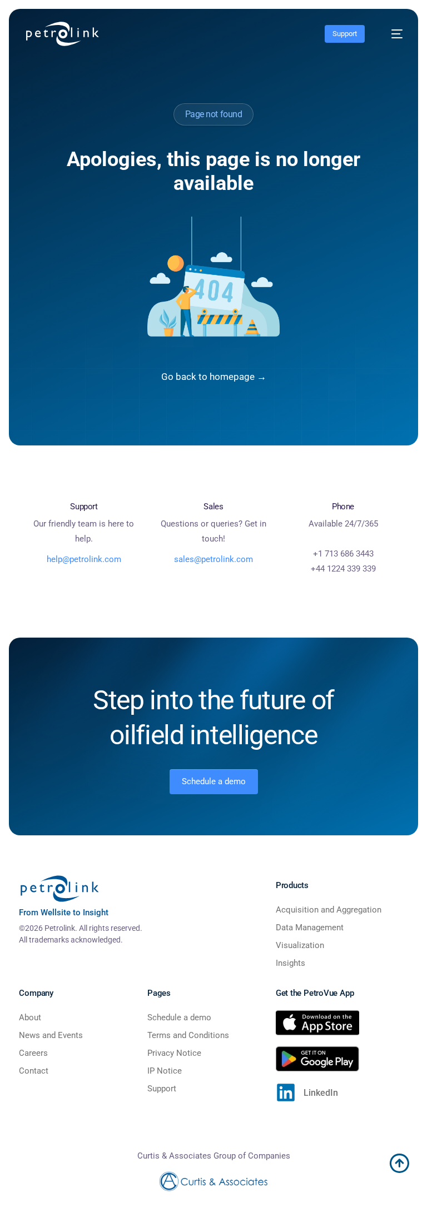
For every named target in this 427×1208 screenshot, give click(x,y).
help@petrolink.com (84, 559)
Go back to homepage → (213, 376)
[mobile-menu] (391, 34)
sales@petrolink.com (213, 559)
